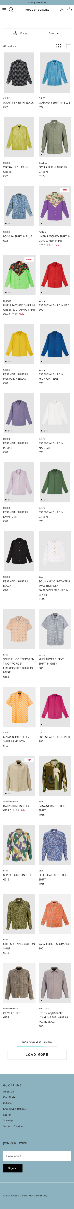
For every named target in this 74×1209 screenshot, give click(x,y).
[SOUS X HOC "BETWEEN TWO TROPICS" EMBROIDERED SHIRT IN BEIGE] (19, 629)
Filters (23, 33)
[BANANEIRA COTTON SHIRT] (55, 776)
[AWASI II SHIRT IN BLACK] (19, 72)
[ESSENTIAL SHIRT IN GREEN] (55, 482)
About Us (8, 1091)
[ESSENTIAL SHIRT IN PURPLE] (19, 413)
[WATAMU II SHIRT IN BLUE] (55, 72)
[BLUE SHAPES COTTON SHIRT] (55, 845)
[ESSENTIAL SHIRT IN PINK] (55, 707)
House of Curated (19, 1195)
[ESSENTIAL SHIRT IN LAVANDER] (19, 482)
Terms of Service (13, 1126)
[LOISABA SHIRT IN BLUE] (19, 206)
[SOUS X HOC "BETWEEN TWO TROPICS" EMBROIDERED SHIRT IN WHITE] (55, 551)
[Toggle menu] (4, 9)
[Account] (61, 9)
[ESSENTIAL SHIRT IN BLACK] (19, 551)
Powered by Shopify (38, 1195)
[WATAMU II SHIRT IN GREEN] (19, 137)
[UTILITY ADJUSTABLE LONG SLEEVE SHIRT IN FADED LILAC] (55, 983)
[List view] (68, 46)
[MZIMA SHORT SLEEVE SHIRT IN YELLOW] (19, 707)
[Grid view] (58, 46)
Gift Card (8, 1103)
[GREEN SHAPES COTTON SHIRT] (19, 914)
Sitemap (8, 1120)
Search (7, 1115)
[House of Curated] (37, 10)
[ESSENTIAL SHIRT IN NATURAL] (55, 413)
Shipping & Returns (14, 1109)
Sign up (12, 1168)
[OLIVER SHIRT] (19, 983)
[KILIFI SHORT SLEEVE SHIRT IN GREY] (55, 629)
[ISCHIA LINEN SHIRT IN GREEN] (55, 137)
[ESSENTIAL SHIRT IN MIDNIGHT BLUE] (55, 344)
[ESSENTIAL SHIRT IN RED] (55, 275)
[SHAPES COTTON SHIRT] (19, 845)
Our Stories (10, 1097)
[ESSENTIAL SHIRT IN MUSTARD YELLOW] (19, 344)
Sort (51, 33)
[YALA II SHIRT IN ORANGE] (55, 914)
